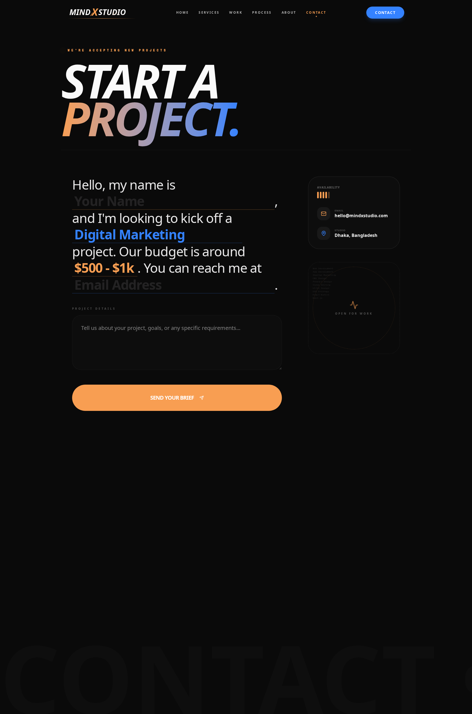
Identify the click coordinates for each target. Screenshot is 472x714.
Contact (385, 12)
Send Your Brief (172, 397)
